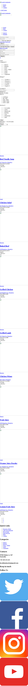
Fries (6, 68)
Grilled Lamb (5, 333)
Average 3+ (8, 82)
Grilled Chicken (6, 289)
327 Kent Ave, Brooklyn (6, 162)
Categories (3, 62)
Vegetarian (7, 74)
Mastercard (7, 111)
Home (4, 5)
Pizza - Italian (8, 69)
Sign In (5, 33)
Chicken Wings (6, 376)
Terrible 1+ (7, 79)
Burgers (7, 66)
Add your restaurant (8, 530)
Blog (4, 6)
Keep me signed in (6, 40)
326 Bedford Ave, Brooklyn (7, 292)
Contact (5, 7)
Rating (2, 77)
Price (1, 94)
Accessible (7, 108)
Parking (6, 112)
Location (2, 88)
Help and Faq (6, 533)
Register (5, 34)
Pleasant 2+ (8, 81)
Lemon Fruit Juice (7, 507)
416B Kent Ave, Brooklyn (6, 510)
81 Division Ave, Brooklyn (6, 206)
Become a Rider (7, 529)
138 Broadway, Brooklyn (6, 249)
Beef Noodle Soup (7, 159)
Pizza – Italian (6, 545)
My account (6, 532)
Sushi (6, 72)
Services (2, 105)
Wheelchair (7, 115)
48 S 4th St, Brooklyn (5, 379)
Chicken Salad (6, 203)
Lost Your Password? (5, 42)
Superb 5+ (7, 86)
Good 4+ (7, 84)
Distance (2, 91)
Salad (6, 71)
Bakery (6, 65)
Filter (2, 120)
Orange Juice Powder (8, 463)
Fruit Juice (4, 420)
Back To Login (3, 48)
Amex (6, 109)
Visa (6, 114)
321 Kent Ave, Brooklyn (6, 336)
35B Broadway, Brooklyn (6, 423)
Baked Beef (4, 246)
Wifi (6, 117)
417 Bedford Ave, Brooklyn (7, 466)
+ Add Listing (3, 10)
